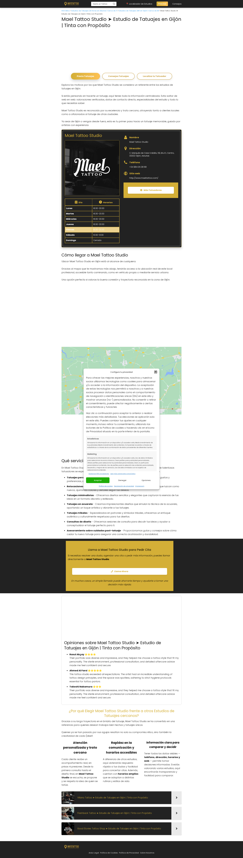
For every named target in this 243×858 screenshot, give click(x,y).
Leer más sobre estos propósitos (122, 474)
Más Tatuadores (152, 190)
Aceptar (98, 480)
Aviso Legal (94, 853)
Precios (162, 3)
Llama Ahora (121, 571)
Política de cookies (106, 486)
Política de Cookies (109, 853)
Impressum (139, 486)
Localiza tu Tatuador (154, 76)
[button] (155, 372)
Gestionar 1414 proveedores (99, 474)
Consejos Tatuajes (118, 76)
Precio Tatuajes (85, 76)
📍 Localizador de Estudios (139, 3)
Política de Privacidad (129, 853)
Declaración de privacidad (124, 486)
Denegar (122, 480)
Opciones (146, 480)
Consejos (176, 3)
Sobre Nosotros (147, 853)
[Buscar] (113, 4)
